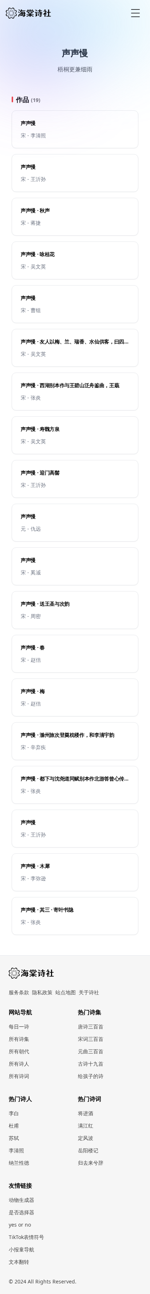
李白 (14, 1113)
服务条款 (19, 992)
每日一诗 (19, 1026)
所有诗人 (19, 1063)
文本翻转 (19, 1261)
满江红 (85, 1125)
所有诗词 (19, 1076)
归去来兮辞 (90, 1162)
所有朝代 (19, 1051)
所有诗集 (19, 1038)
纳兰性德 (19, 1162)
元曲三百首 (90, 1051)
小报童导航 (21, 1249)
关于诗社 (89, 992)
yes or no (20, 1224)
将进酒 (85, 1113)
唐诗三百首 (90, 1026)
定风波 (85, 1137)
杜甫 (14, 1125)
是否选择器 (21, 1212)
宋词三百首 (90, 1038)
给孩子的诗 (90, 1076)
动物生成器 (21, 1199)
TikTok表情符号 (26, 1237)
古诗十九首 (90, 1063)
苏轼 (14, 1137)
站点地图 (65, 992)
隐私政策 (42, 992)
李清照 (16, 1150)
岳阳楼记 (88, 1150)
